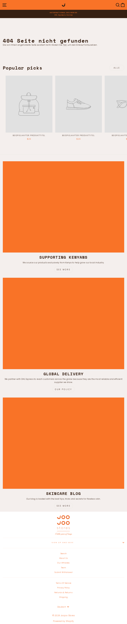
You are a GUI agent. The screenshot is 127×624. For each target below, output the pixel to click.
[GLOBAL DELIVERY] (63, 323)
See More (64, 269)
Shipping (63, 597)
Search (63, 553)
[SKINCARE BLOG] (63, 443)
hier (65, 44)
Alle (117, 67)
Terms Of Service (63, 583)
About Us (63, 558)
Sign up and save (63, 542)
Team (63, 567)
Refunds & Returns (63, 592)
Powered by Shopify (63, 621)
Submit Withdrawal (63, 572)
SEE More (64, 505)
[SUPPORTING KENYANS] (63, 207)
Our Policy (63, 389)
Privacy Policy (63, 587)
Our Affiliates (63, 562)
